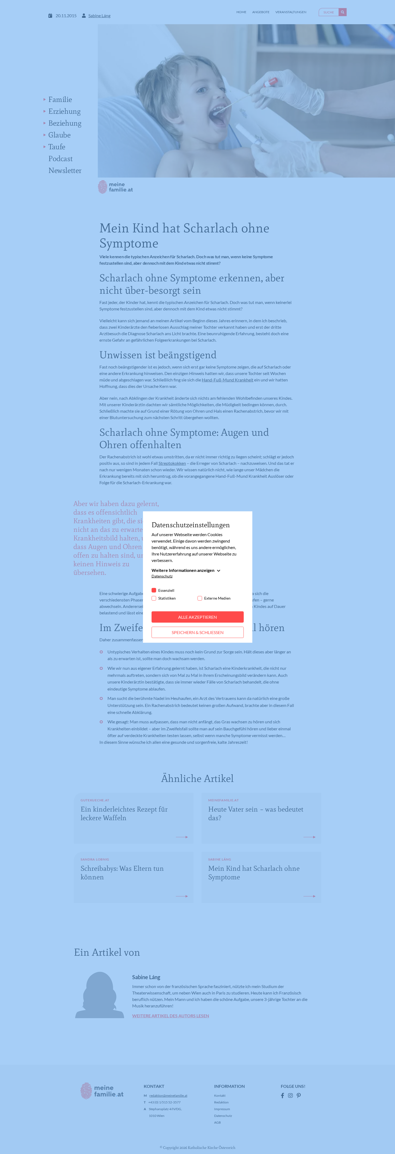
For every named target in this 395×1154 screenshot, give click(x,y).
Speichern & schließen (198, 632)
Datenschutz (162, 576)
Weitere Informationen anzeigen (183, 570)
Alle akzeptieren (197, 617)
